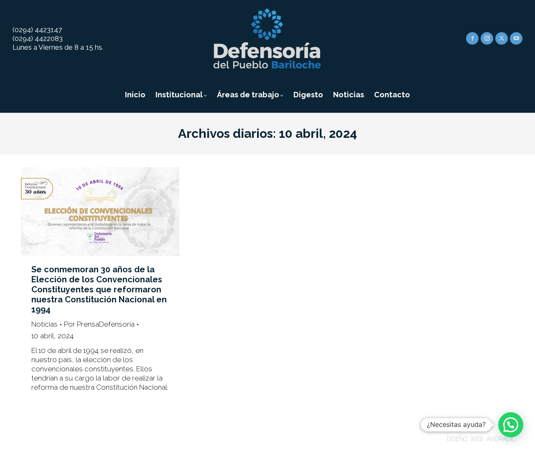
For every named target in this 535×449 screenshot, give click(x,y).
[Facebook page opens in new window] (472, 38)
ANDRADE (500, 439)
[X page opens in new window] (501, 38)
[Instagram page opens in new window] (487, 38)
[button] (510, 424)
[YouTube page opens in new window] (516, 38)
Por (99, 324)
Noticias (44, 324)
